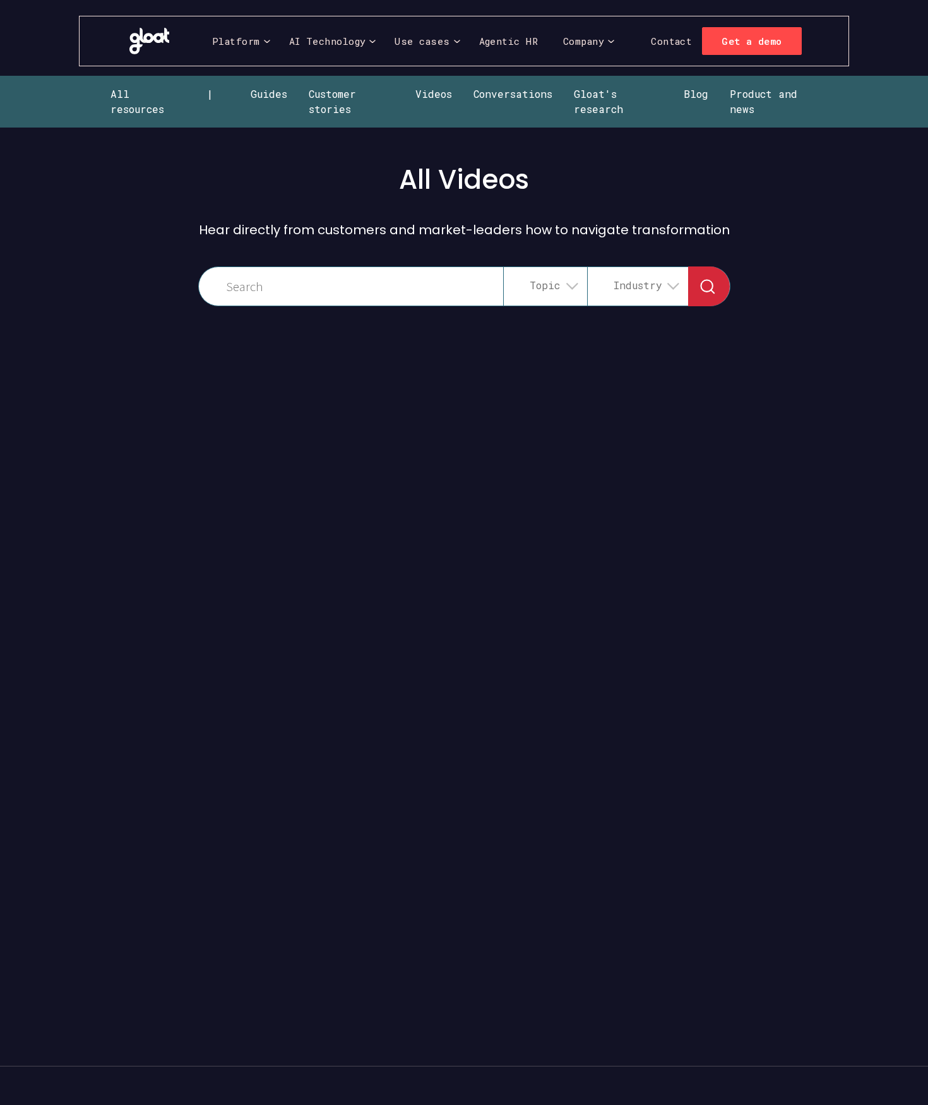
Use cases (422, 41)
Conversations (512, 93)
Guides (269, 93)
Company (583, 41)
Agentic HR (508, 41)
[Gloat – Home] (149, 41)
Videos (433, 93)
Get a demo (752, 41)
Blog (696, 93)
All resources (137, 101)
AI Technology (327, 41)
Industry (638, 285)
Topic (545, 285)
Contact (671, 41)
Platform (236, 41)
